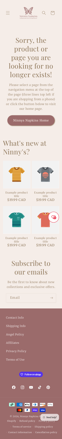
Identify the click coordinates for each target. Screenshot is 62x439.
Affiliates (12, 343)
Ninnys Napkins (29, 416)
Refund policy (27, 421)
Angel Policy (15, 334)
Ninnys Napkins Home (31, 120)
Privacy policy (47, 421)
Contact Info (15, 317)
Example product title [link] (16, 194)
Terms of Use (15, 359)
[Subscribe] (51, 298)
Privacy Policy (16, 351)
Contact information (20, 432)
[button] (7, 13)
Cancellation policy (46, 432)
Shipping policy (44, 426)
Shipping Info (16, 326)
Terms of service (21, 426)
